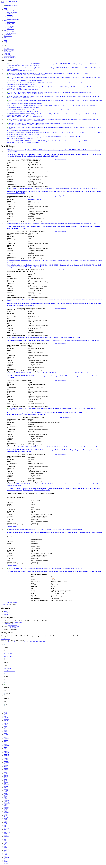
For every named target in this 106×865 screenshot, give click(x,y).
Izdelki (5, 9)
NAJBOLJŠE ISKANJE (39, 641)
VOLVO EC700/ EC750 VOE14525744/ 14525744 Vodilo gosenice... (24, 80)
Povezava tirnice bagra (12, 17)
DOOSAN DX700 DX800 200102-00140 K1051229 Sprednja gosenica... (25, 93)
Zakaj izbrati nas (11, 22)
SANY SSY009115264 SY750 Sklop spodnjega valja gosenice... (23, 111)
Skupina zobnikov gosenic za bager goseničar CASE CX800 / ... (23, 65)
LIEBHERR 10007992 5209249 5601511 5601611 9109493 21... (23, 134)
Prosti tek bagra (10, 13)
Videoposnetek (7, 34)
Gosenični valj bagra (12, 10)
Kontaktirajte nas (8, 36)
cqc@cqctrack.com (12, 625)
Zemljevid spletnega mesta (14, 641)
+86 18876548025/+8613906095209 (12, 1)
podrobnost (63, 159)
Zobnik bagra (10, 15)
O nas (5, 20)
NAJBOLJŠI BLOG (27, 641)
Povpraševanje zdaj (5, 639)
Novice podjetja (11, 31)
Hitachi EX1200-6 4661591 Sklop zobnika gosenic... (20, 97)
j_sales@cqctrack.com (13, 626)
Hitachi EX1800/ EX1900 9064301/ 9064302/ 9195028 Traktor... (23, 89)
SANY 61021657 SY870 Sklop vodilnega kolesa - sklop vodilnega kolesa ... (25, 120)
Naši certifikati (10, 23)
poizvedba (57, 159)
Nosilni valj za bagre (12, 12)
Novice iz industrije (11, 33)
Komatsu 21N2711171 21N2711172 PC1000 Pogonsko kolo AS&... (23, 142)
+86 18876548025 (8, 653)
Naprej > (6, 604)
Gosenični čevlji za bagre (13, 19)
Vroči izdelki (4, 641)
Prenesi (5, 37)
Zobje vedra (10, 16)
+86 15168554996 (13, 627)
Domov (5, 8)
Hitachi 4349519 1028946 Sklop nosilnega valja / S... (20, 138)
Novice (5, 30)
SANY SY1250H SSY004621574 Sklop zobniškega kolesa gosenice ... (24, 103)
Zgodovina (9, 27)
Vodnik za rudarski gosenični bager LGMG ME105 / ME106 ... (22, 70)
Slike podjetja (10, 26)
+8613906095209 (8, 656)
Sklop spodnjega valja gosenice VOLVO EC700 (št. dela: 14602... (23, 107)
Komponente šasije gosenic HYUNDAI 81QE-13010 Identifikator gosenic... (25, 124)
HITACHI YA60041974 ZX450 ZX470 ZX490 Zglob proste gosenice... (25, 116)
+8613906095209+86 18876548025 (13, 623)
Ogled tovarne (10, 29)
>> (9, 604)
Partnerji (9, 24)
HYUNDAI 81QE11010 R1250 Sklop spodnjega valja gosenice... (23, 130)
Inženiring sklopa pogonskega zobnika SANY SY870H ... (21, 84)
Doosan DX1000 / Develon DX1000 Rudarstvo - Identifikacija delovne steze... (26, 74)
